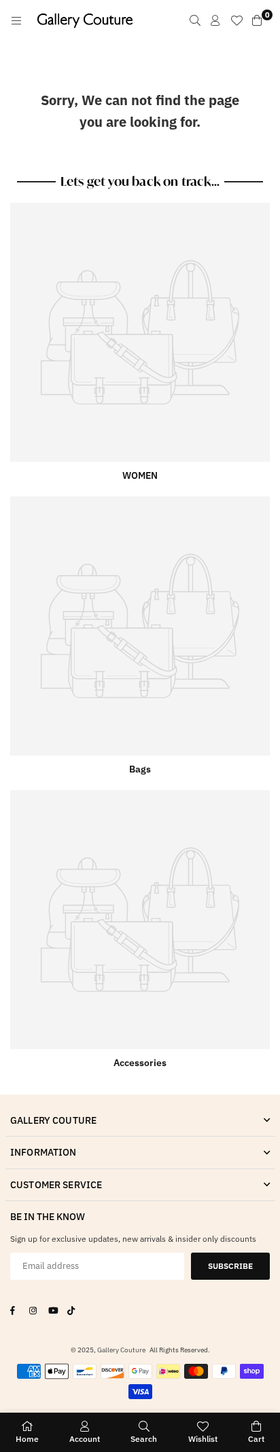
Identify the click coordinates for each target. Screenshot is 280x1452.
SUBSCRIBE (230, 1266)
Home (27, 1439)
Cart (256, 1439)
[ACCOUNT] (215, 20)
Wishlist (202, 1439)
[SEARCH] (195, 20)
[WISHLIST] (236, 20)
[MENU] (16, 20)
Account (84, 1439)
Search (143, 1439)
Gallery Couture (121, 1350)
